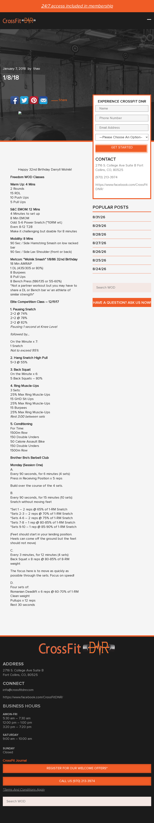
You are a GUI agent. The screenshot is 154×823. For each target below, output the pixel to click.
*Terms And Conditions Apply (24, 789)
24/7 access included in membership (77, 6)
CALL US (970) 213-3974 (77, 781)
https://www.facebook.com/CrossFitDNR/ (33, 697)
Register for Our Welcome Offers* (77, 768)
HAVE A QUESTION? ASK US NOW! (122, 303)
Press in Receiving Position (29, 478)
